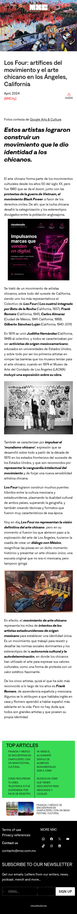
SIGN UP (65, 891)
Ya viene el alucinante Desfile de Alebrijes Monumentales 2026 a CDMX (46, 761)
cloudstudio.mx (39, 905)
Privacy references (16, 835)
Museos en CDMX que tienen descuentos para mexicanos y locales (48, 786)
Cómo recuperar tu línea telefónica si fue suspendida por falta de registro (19, 786)
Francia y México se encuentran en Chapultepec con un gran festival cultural (19, 759)
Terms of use (11, 830)
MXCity (10, 98)
